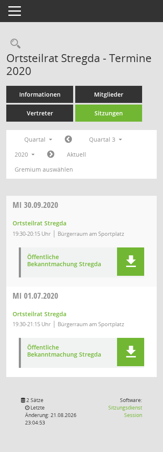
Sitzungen (108, 113)
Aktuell (76, 154)
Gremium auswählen (44, 169)
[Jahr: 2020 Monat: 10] (51, 154)
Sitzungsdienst (125, 411)
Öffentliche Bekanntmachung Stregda (64, 261)
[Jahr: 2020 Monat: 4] (68, 139)
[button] (130, 261)
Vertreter (40, 113)
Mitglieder (108, 94)
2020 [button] (22, 154)
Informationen (40, 94)
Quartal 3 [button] (103, 139)
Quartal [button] (35, 139)
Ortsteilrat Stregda (39, 223)
